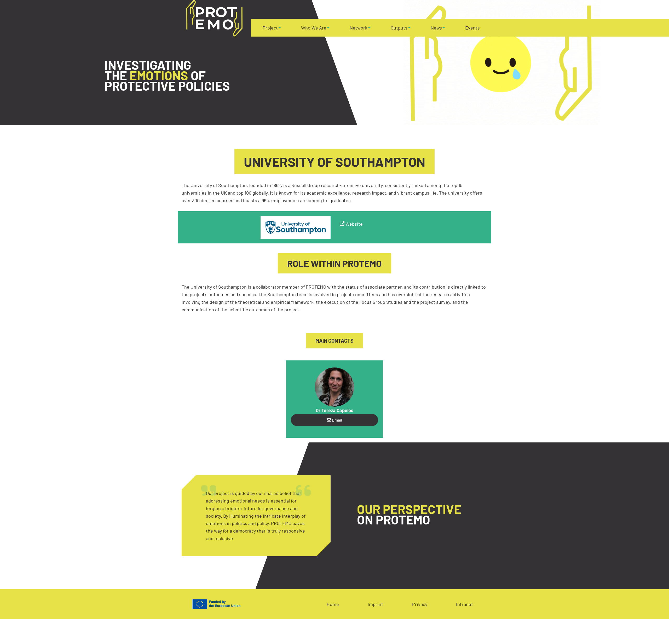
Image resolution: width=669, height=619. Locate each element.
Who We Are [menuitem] (313, 28)
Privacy (419, 604)
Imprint (375, 604)
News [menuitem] (436, 28)
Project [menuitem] (270, 28)
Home (333, 604)
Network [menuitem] (358, 28)
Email (336, 419)
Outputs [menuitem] (399, 28)
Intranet (464, 604)
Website (354, 224)
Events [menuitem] (472, 28)
